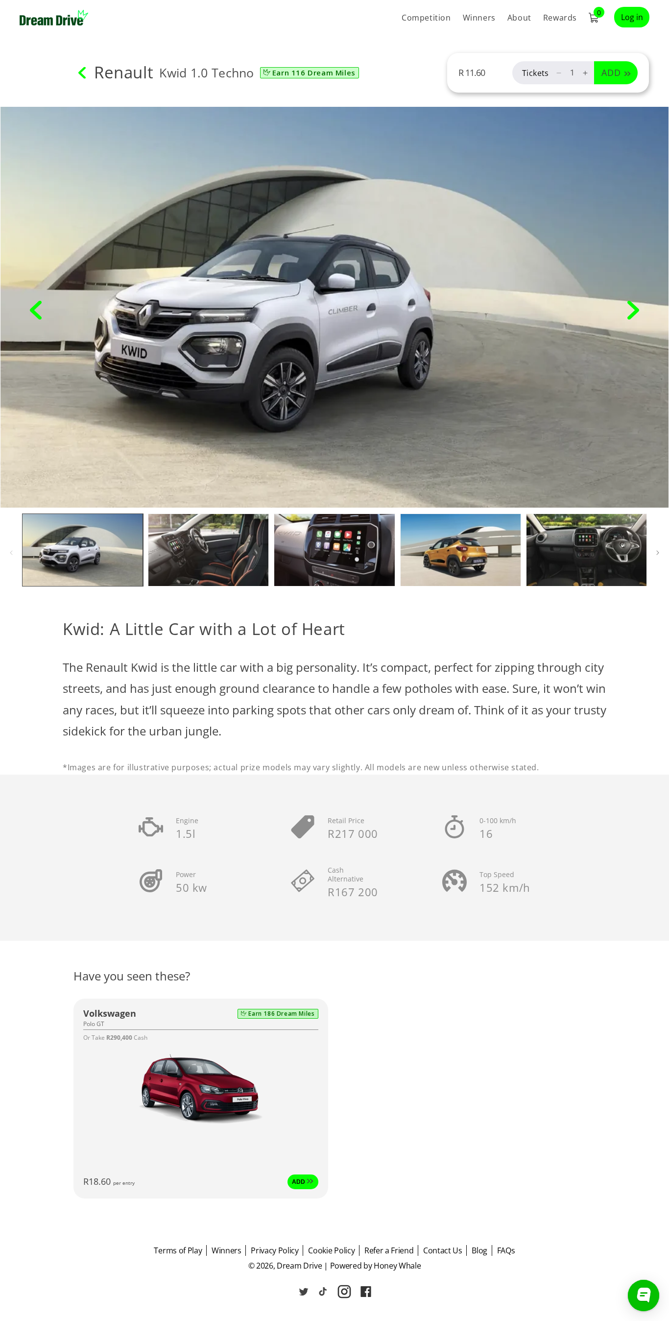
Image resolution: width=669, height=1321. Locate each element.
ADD (299, 1181)
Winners (226, 1250)
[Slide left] (36, 310)
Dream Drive (299, 1265)
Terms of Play (178, 1250)
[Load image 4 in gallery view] (460, 550)
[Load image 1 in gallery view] (82, 550)
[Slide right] (633, 310)
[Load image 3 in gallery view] (334, 550)
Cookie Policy (331, 1250)
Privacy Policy (275, 1250)
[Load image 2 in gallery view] (208, 550)
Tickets (535, 73)
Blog (479, 1250)
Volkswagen (109, 1013)
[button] (593, 17)
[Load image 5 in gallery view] (586, 550)
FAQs (506, 1250)
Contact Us (442, 1250)
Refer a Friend (389, 1250)
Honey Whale (397, 1265)
